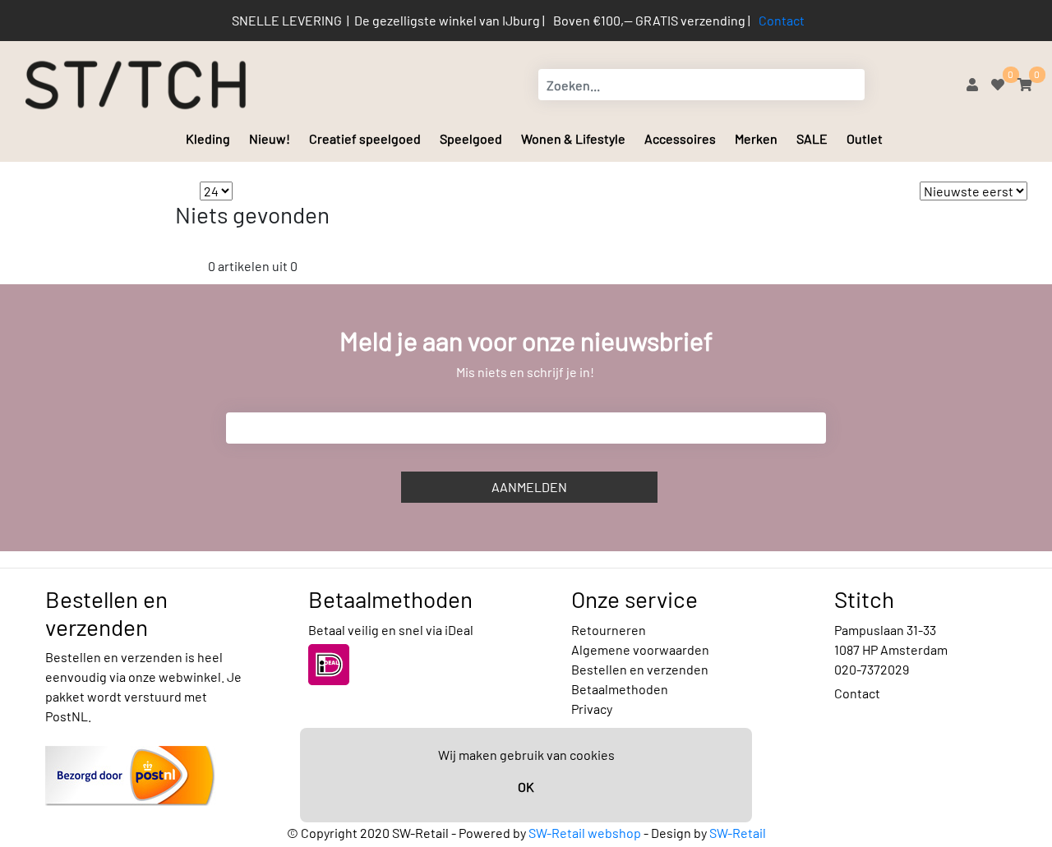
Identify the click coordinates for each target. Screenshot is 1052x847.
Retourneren (608, 630)
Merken (756, 138)
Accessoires (680, 138)
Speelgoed (471, 138)
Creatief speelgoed (365, 138)
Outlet (865, 138)
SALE (812, 138)
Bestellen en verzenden (639, 669)
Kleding (208, 138)
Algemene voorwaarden (640, 649)
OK (526, 786)
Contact (782, 20)
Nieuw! (269, 138)
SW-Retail (737, 832)
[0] (997, 84)
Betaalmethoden (619, 689)
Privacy (591, 708)
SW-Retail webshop (584, 832)
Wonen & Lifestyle (573, 138)
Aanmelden (529, 487)
